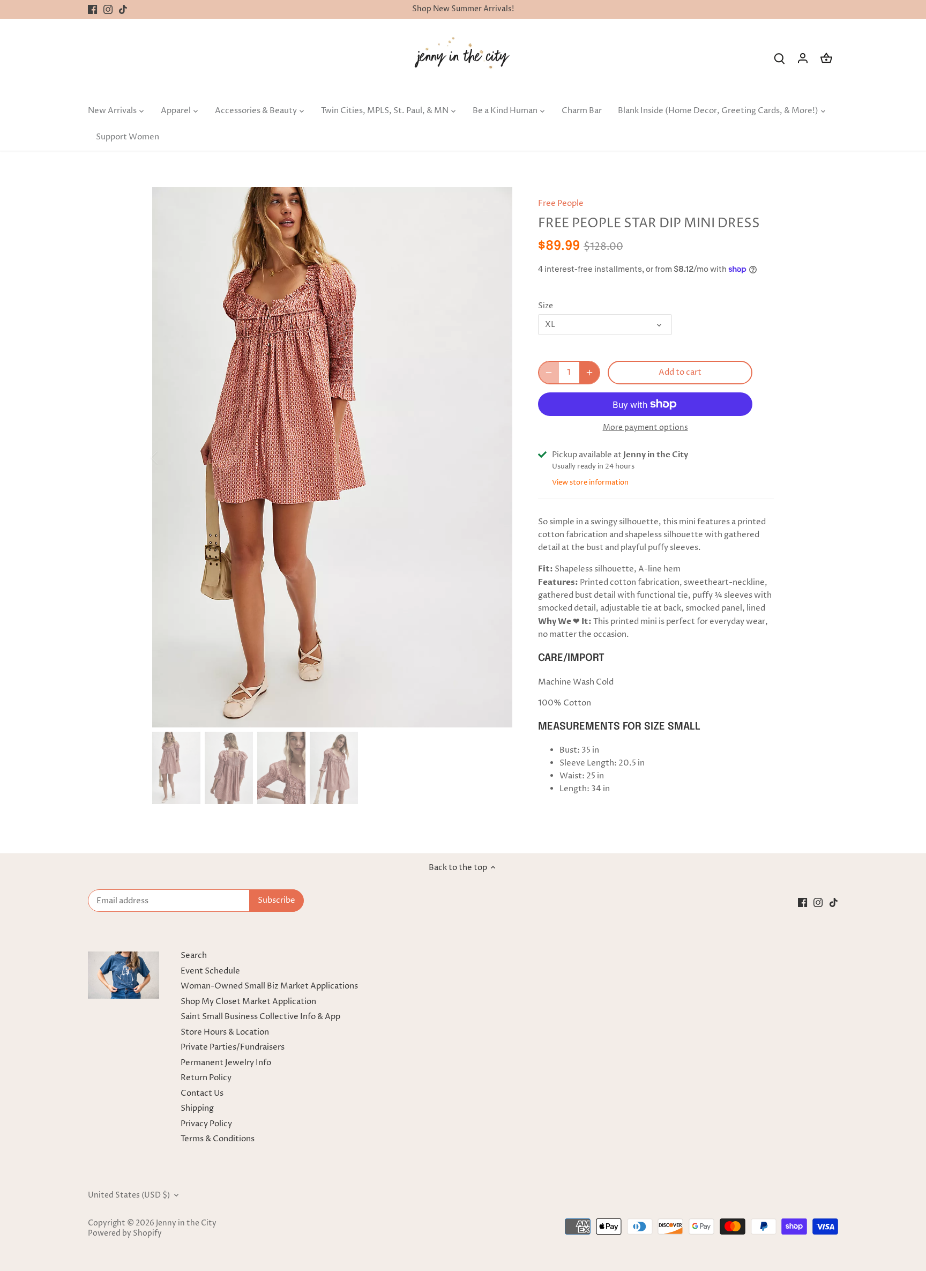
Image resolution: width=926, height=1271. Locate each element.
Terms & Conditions (218, 1138)
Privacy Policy (206, 1123)
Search (194, 955)
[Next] (496, 457)
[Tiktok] (123, 9)
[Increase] (589, 372)
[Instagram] (108, 9)
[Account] (803, 58)
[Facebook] (92, 9)
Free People (561, 203)
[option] (332, 457)
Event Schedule (210, 971)
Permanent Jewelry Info (226, 1062)
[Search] (779, 58)
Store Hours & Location (225, 1032)
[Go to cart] (826, 58)
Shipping (197, 1108)
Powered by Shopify (125, 1233)
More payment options (645, 427)
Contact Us (202, 1093)
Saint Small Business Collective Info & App (260, 1016)
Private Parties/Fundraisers (233, 1047)
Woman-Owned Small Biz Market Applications (269, 986)
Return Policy (206, 1077)
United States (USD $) (129, 1195)
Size (545, 306)
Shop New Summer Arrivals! (463, 9)
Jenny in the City (186, 1223)
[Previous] (168, 457)
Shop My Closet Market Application (248, 1001)
